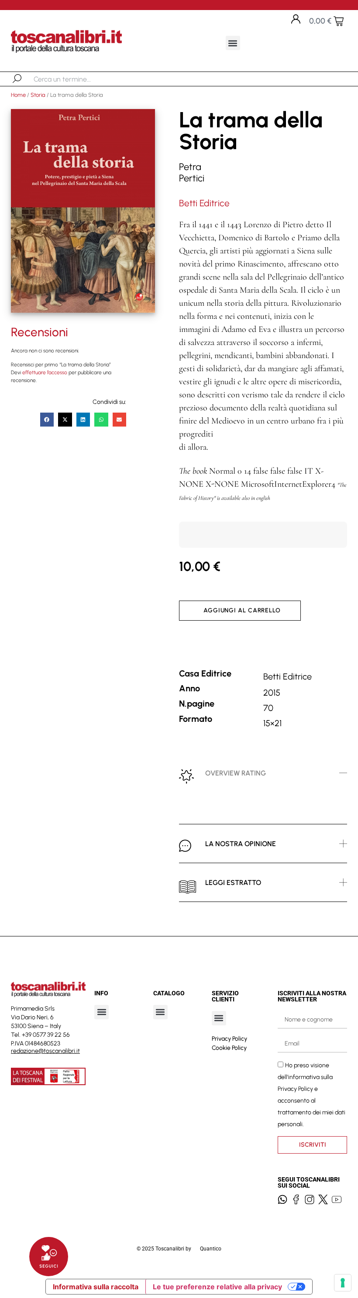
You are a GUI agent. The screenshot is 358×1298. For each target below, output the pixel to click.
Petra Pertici (191, 172)
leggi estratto (233, 882)
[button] (233, 43)
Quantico (210, 1249)
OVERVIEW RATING (235, 773)
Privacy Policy (229, 1038)
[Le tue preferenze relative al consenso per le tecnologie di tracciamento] (342, 1282)
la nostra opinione (240, 844)
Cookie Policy (229, 1048)
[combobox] (79, 79)
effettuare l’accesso (44, 372)
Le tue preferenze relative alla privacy (217, 1286)
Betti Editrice (204, 203)
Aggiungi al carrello (242, 610)
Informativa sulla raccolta (95, 1286)
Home (18, 95)
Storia (38, 95)
